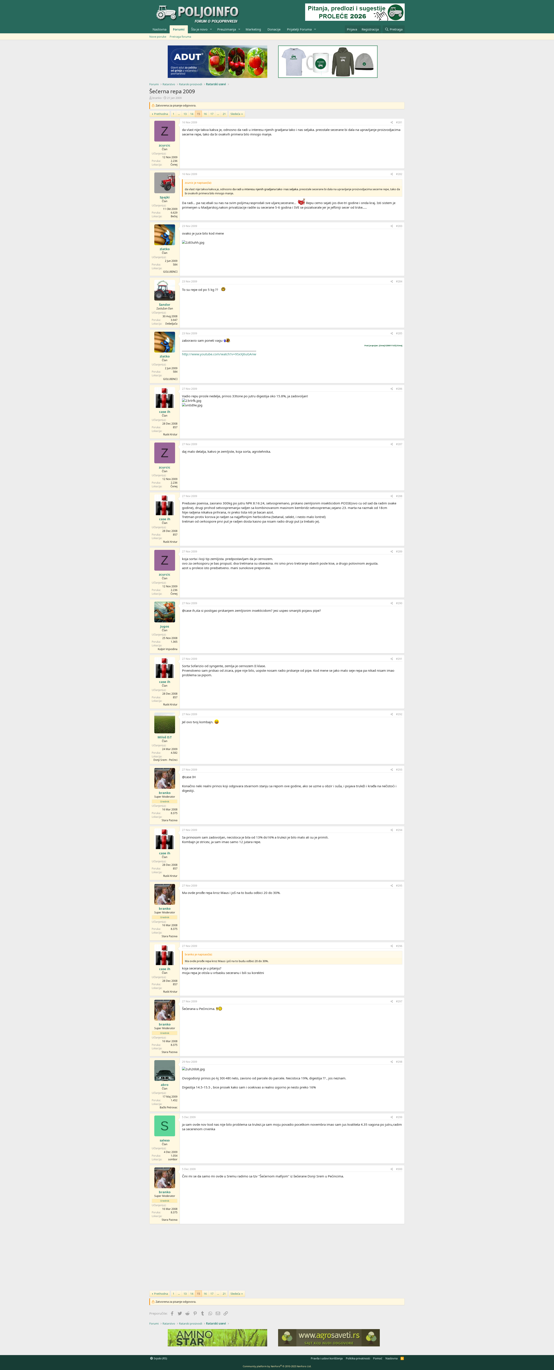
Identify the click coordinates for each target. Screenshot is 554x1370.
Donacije (273, 29)
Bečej (174, 216)
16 (205, 114)
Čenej (174, 164)
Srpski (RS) (160, 1358)
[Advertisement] (277, 1256)
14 (191, 114)
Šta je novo (199, 29)
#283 (399, 226)
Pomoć (377, 1358)
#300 (399, 1169)
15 (198, 114)
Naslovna (159, 29)
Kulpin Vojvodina (167, 649)
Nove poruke (157, 37)
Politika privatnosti (358, 1358)
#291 (399, 659)
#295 (399, 885)
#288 (399, 496)
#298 (399, 1062)
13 (185, 114)
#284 (399, 281)
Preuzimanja (226, 29)
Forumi (179, 29)
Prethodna (161, 114)
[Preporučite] (392, 122)
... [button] (179, 114)
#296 (399, 946)
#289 (399, 551)
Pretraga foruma (180, 37)
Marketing (253, 29)
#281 (399, 122)
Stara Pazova (169, 820)
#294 (399, 830)
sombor (172, 1159)
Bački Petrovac (168, 1107)
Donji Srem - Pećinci (165, 760)
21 (224, 114)
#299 (399, 1117)
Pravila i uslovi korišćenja (327, 1358)
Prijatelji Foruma (299, 29)
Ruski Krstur (170, 434)
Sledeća (235, 114)
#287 (399, 444)
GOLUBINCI (170, 272)
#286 (399, 389)
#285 (399, 333)
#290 (399, 603)
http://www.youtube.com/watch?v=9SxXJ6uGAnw (219, 354)
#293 (399, 769)
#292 (399, 714)
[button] (211, 29)
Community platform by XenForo (277, 1366)
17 (211, 114)
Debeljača (171, 323)
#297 (399, 1001)
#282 (399, 174)
